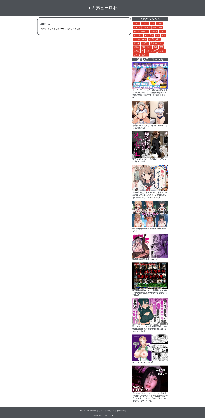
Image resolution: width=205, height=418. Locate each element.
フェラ (159, 24)
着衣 (161, 47)
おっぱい (145, 24)
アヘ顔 (151, 39)
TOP (80, 411)
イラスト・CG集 (140, 39)
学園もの (154, 31)
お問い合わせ (121, 411)
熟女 (155, 47)
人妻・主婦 (149, 35)
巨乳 (152, 24)
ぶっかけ (146, 27)
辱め (160, 27)
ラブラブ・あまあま (141, 55)
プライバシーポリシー (106, 411)
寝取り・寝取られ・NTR (143, 31)
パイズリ (137, 27)
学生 (158, 39)
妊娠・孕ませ (146, 47)
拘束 (163, 35)
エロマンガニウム (90, 411)
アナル (162, 31)
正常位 (136, 51)
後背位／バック (157, 43)
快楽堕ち (145, 43)
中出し (136, 24)
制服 (154, 27)
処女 (157, 35)
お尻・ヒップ (151, 51)
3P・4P (136, 43)
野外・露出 (138, 35)
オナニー (161, 51)
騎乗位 (136, 47)
